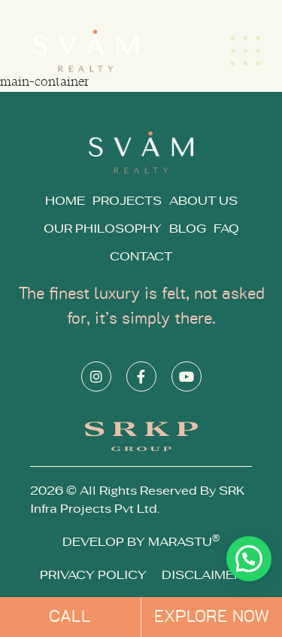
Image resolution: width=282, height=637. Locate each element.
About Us (203, 201)
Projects (127, 201)
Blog (187, 229)
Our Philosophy (103, 229)
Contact (141, 257)
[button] (248, 558)
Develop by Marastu (141, 542)
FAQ (226, 229)
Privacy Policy (93, 575)
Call (70, 616)
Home (65, 201)
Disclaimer (202, 575)
